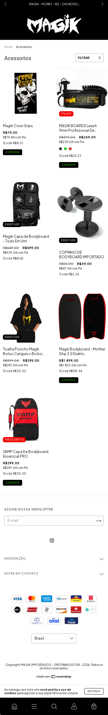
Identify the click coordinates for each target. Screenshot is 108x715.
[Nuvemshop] (54, 677)
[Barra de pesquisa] (54, 706)
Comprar (12, 152)
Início (8, 47)
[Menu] (34, 706)
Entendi (94, 691)
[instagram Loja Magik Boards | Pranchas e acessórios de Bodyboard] (52, 540)
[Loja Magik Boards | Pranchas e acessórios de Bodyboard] (14, 706)
